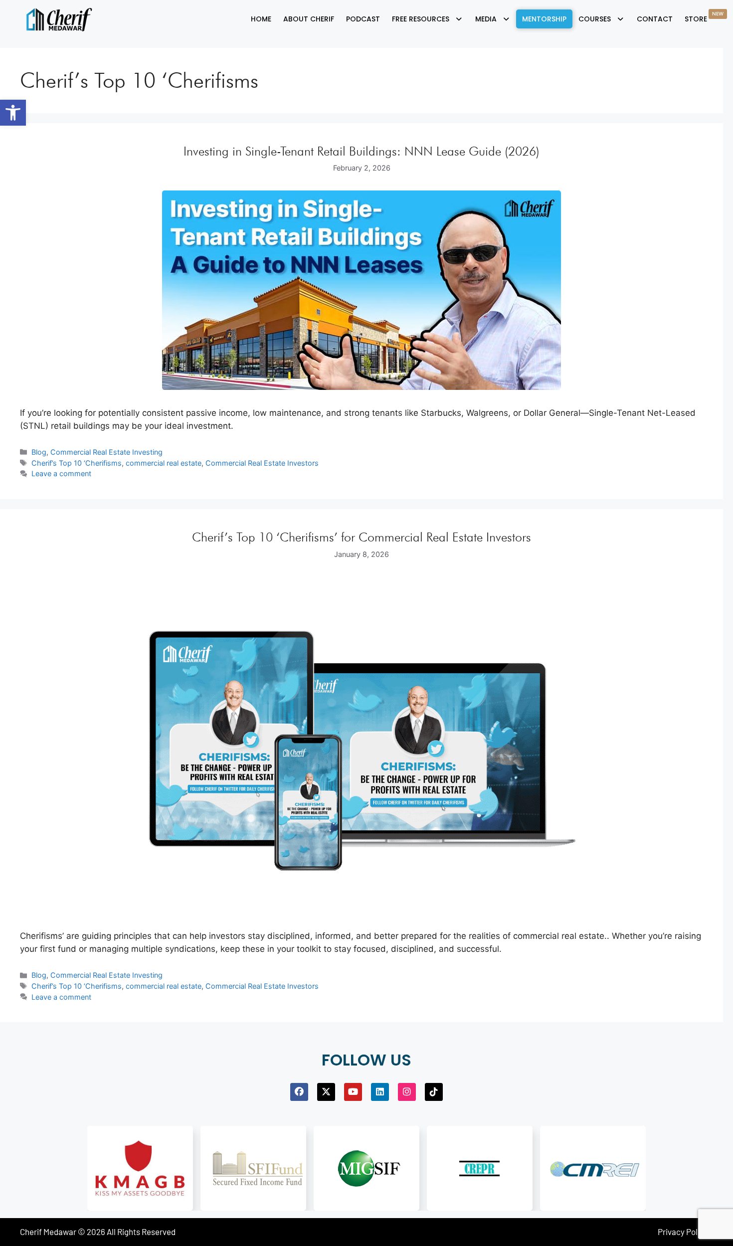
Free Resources (420, 19)
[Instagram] (407, 1092)
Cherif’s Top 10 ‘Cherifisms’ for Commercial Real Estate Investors (361, 537)
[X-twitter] (326, 1092)
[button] (13, 113)
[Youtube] (353, 1092)
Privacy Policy (683, 1232)
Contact (655, 19)
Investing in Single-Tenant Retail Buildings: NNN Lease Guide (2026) (361, 151)
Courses (594, 19)
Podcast (363, 19)
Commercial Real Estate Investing (106, 452)
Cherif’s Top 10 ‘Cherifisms (76, 463)
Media (486, 19)
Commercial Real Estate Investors (262, 463)
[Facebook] (299, 1092)
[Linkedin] (380, 1092)
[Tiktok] (434, 1092)
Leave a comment (61, 473)
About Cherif (308, 19)
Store (704, 17)
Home (261, 19)
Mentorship (544, 19)
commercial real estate (163, 463)
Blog (38, 452)
